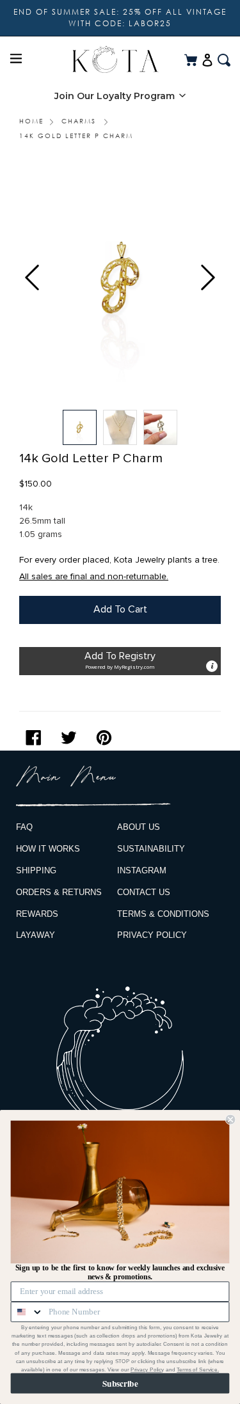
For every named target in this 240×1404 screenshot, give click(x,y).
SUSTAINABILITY (151, 849)
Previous (32, 277)
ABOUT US (138, 827)
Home (31, 121)
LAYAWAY (35, 935)
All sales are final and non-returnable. (93, 576)
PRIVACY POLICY (152, 935)
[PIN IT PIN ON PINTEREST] (107, 737)
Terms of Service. (198, 1370)
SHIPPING (36, 870)
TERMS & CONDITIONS (163, 914)
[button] (120, 96)
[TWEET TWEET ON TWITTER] (72, 737)
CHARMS (78, 121)
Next (208, 277)
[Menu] (16, 59)
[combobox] (28, 1312)
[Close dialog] (230, 1119)
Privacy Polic (146, 1370)
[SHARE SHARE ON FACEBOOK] (36, 737)
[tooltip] (212, 666)
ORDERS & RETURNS (59, 892)
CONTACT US (143, 892)
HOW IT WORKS (48, 849)
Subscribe (120, 1383)
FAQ (24, 827)
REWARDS (37, 914)
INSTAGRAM (141, 870)
